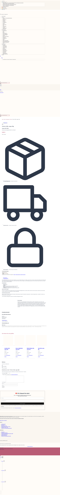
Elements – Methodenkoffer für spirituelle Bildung (8, 5)
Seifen (3, 39)
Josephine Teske (5, 47)
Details (5, 356)
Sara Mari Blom (4, 51)
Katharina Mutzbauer (5, 484)
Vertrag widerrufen (30, 446)
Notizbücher (4, 37)
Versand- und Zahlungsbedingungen (6, 428)
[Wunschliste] (0, 56)
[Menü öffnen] (1, 85)
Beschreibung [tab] (5, 277)
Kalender (4, 35)
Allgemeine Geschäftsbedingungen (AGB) (7, 433)
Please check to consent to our (10, 374)
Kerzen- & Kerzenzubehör (6, 36)
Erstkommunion (4, 19)
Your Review (4, 382)
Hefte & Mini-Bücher (5, 34)
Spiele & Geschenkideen (5, 40)
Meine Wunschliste (4, 425)
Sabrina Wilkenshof (5, 50)
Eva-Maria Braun (5, 45)
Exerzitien (4, 20)
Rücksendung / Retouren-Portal (5, 426)
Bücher (3, 32)
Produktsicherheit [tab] (5, 278)
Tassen (3, 480)
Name (3, 383)
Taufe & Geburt (4, 26)
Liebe (3, 25)
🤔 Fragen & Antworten (4, 8)
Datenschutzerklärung (14, 374)
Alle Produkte (3, 16)
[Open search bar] (0, 81)
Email (3, 385)
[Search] (0, 83)
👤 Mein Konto (3, 9)
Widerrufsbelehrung (4, 435)
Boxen (3, 31)
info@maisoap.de (4, 320)
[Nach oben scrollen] (1, 457)
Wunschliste (1, 92)
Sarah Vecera (4, 52)
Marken (3, 54)
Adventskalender (5, 30)
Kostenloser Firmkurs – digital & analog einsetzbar (8, 3)
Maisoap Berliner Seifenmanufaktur (20, 274)
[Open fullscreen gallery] (2, 124)
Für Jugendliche (4, 22)
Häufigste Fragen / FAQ (4, 427)
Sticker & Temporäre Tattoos (6, 41)
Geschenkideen (4, 24)
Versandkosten (8, 355)
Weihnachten (4, 28)
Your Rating (4, 373)
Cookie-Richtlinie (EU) (4, 434)
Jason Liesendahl (5, 46)
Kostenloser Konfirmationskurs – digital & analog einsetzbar (9, 4)
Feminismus (4, 21)
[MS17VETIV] (5, 122)
